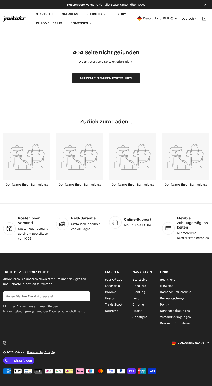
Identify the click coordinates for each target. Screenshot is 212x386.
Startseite (139, 279)
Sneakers (139, 286)
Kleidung (138, 292)
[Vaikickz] (14, 19)
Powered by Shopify (41, 352)
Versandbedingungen (175, 317)
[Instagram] (4, 343)
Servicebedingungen (175, 311)
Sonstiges (139, 317)
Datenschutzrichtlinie (175, 292)
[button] (204, 18)
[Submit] (85, 296)
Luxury (137, 298)
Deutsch (188, 19)
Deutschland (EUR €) (158, 18)
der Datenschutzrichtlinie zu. (64, 311)
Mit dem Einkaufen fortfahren (106, 78)
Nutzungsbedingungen (19, 311)
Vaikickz (20, 352)
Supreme (111, 311)
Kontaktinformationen (176, 323)
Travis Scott (113, 304)
